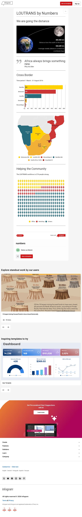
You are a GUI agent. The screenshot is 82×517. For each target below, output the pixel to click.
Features (5, 446)
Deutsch (9, 470)
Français (26, 470)
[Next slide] (8, 327)
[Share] (18, 256)
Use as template (66, 3)
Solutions (5, 449)
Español (21, 470)
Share (20, 235)
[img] (44, 87)
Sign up (77, 3)
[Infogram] (7, 3)
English (4, 470)
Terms (4, 500)
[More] (66, 11)
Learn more (41, 412)
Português (15, 470)
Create (4, 442)
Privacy (11, 500)
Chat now (15, 467)
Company (5, 457)
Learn (4, 453)
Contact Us (6, 467)
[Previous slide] (3, 327)
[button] (39, 145)
